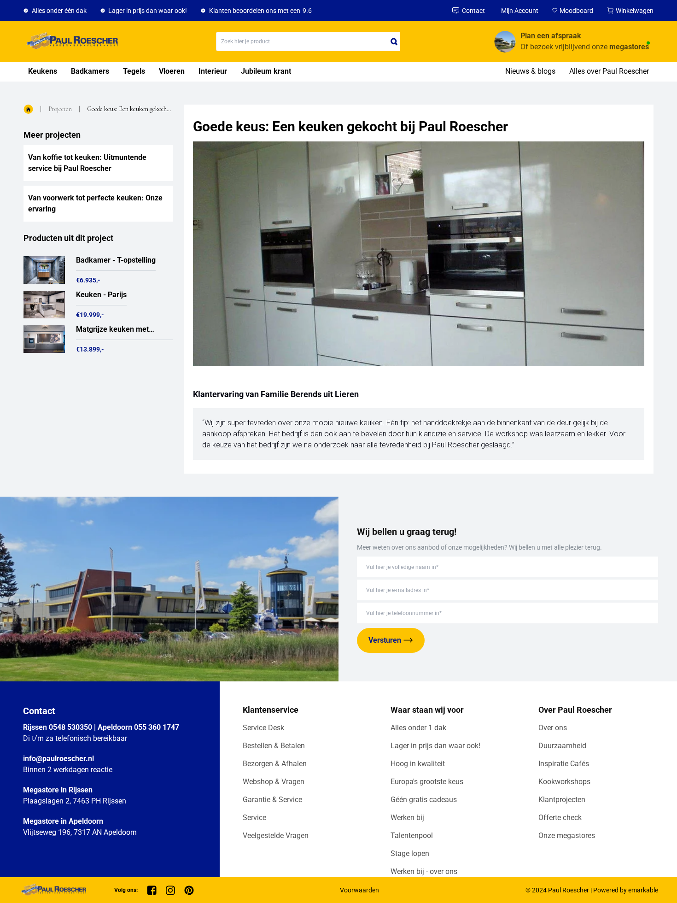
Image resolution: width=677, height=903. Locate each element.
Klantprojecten (561, 799)
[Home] (70, 41)
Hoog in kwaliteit (418, 763)
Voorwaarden (359, 890)
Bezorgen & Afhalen (275, 763)
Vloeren (172, 71)
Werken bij (407, 817)
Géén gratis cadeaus (424, 799)
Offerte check (560, 817)
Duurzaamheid (562, 745)
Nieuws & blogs (530, 71)
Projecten (60, 109)
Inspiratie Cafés (563, 763)
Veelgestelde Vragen (276, 835)
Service (254, 817)
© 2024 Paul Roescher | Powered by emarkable (591, 890)
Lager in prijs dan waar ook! (435, 745)
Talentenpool (412, 835)
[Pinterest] (189, 890)
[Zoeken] (394, 41)
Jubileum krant (266, 71)
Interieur (212, 71)
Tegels (134, 71)
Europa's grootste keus (427, 781)
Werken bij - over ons (424, 871)
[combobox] (308, 41)
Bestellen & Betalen (274, 745)
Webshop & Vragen (273, 781)
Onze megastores (566, 835)
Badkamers (90, 71)
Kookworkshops (564, 781)
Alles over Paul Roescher (609, 71)
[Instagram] (170, 890)
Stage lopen (410, 853)
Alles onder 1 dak (418, 727)
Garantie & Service (272, 799)
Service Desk (263, 727)
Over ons (552, 727)
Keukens (42, 71)
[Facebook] (152, 890)
